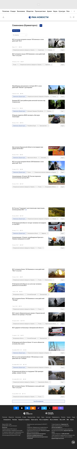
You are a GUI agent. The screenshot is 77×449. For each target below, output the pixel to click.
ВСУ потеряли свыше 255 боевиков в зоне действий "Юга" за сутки (28, 54)
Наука (42, 417)
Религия (63, 417)
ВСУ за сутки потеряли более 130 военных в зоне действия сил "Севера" (27, 357)
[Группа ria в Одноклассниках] (33, 408)
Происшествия (31, 417)
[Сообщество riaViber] (60, 408)
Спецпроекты (7, 419)
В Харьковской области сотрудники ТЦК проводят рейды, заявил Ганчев (27, 372)
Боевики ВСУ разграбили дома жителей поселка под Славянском (28, 101)
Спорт (38, 417)
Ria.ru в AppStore (43, 419)
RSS (68, 419)
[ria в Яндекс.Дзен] (22, 408)
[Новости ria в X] (49, 408)
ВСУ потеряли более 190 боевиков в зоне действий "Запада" (28, 299)
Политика (4, 417)
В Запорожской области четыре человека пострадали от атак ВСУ (29, 223)
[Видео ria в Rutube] (38, 408)
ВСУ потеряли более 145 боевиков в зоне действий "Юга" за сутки (28, 270)
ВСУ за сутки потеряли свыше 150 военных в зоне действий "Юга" (28, 40)
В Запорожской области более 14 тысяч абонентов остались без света (28, 343)
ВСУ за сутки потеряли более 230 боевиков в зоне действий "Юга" (28, 162)
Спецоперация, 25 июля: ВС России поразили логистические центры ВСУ (26, 177)
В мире (24, 417)
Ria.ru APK (62, 419)
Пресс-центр (34, 419)
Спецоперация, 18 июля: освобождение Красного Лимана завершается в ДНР (27, 238)
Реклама (14, 419)
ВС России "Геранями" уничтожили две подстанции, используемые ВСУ (28, 208)
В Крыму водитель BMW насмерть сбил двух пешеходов (26, 115)
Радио (73, 417)
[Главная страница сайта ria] (38, 17)
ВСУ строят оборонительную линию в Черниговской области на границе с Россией (28, 313)
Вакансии (4, 427)
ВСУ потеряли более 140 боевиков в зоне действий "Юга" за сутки (28, 386)
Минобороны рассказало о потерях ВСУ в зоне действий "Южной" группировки (27, 86)
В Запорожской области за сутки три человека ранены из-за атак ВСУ (26, 284)
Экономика (18, 417)
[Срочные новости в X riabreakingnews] (55, 408)
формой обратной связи (58, 438)
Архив (72, 419)
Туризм (69, 417)
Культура (48, 417)
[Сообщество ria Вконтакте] (27, 408)
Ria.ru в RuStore (54, 419)
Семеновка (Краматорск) (24, 25)
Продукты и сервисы (24, 419)
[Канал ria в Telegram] (44, 408)
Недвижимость (56, 417)
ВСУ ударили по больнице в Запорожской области (28, 327)
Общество (11, 417)
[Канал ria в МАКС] (16, 408)
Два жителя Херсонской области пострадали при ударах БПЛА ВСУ (27, 147)
